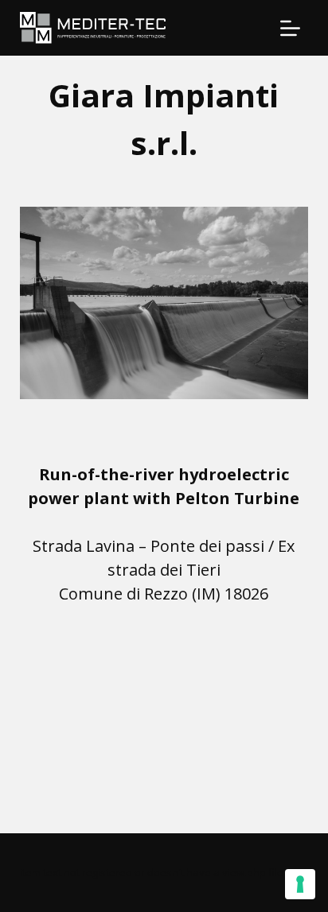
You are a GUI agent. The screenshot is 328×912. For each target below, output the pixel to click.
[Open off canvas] (290, 28)
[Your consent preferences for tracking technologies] (300, 884)
